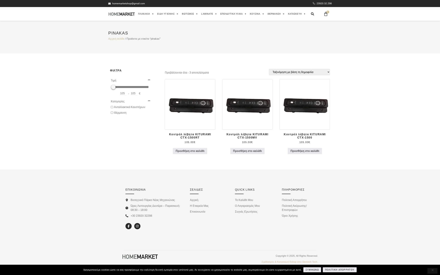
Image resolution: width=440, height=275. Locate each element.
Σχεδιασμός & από (290, 261)
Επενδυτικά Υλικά (231, 14)
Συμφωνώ (312, 269)
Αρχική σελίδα (116, 38)
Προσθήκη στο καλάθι (190, 151)
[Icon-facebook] (128, 226)
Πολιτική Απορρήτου (339, 269)
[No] (432, 271)
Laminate (207, 14)
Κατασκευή (295, 14)
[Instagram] (137, 226)
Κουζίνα (255, 14)
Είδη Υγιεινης (166, 14)
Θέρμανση (274, 14)
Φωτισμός (188, 14)
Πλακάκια (144, 14)
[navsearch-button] (312, 14)
